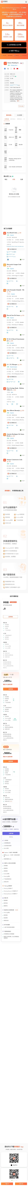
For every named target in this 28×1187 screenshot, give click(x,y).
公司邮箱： (7, 80)
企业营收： (7, 82)
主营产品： (9, 244)
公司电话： (7, 76)
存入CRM (21, 106)
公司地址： (7, 87)
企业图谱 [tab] (19, 115)
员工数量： (7, 78)
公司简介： (7, 90)
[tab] (7, 119)
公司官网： (7, 85)
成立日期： (7, 74)
